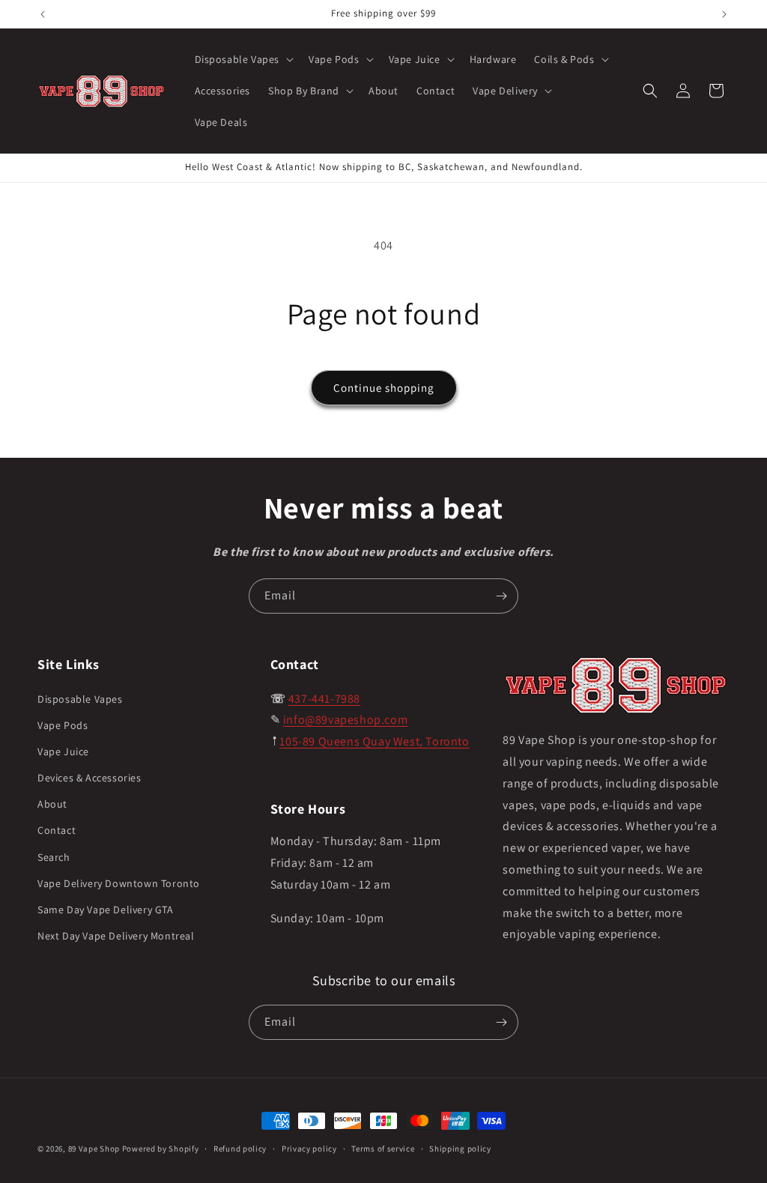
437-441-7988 (324, 699)
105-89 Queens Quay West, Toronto (374, 741)
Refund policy (240, 1148)
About (52, 804)
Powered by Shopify (160, 1148)
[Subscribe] (501, 596)
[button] (243, 59)
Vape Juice (63, 751)
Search (53, 857)
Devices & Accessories (89, 777)
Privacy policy (309, 1148)
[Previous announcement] (42, 14)
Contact (56, 830)
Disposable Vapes (80, 699)
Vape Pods (62, 725)
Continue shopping (383, 388)
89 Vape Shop (94, 1148)
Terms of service (382, 1148)
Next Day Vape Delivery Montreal (116, 936)
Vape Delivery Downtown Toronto (118, 883)
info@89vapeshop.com (345, 719)
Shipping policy (460, 1148)
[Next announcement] (724, 14)
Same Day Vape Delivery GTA (105, 909)
